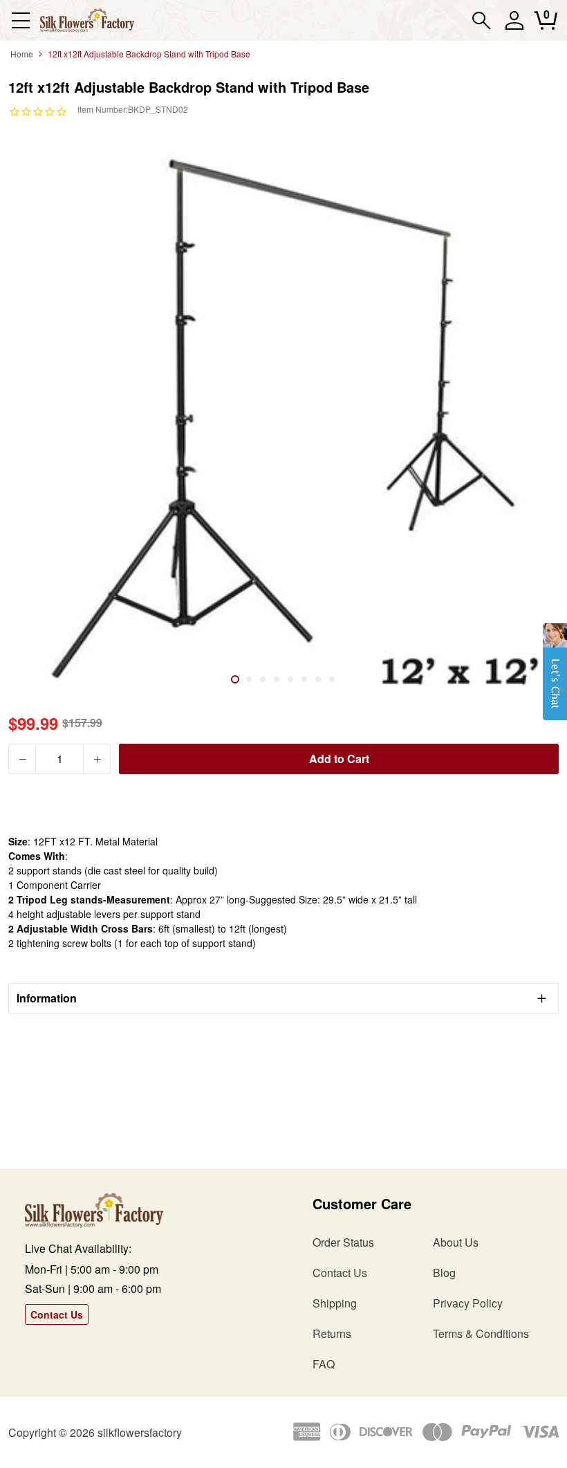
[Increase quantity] (97, 759)
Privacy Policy (468, 1303)
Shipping (335, 1303)
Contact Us (56, 1314)
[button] (555, 678)
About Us (455, 1242)
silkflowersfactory (139, 1432)
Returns (332, 1333)
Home (21, 53)
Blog (444, 1273)
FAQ (324, 1364)
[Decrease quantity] (22, 759)
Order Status (343, 1242)
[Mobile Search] (482, 20)
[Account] (514, 27)
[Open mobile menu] (20, 20)
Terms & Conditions (481, 1333)
